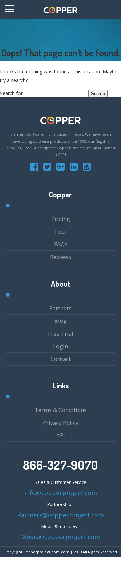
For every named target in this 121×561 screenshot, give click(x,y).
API (60, 435)
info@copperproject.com (60, 493)
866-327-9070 (60, 465)
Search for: (12, 93)
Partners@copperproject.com (60, 515)
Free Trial (60, 333)
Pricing (60, 219)
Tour (60, 232)
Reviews (60, 257)
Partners (60, 308)
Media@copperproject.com (60, 537)
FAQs (60, 244)
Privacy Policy (60, 423)
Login (60, 346)
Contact (61, 359)
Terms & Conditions (61, 410)
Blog (60, 320)
